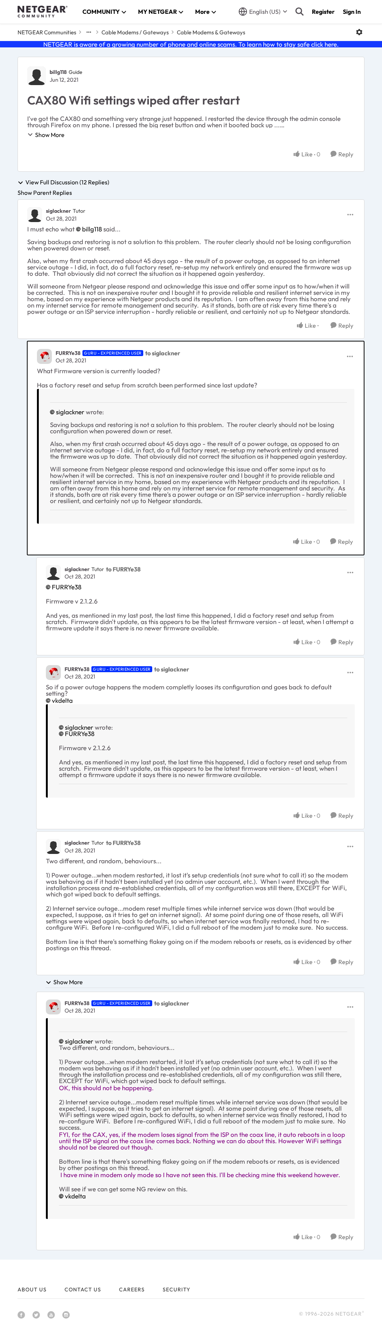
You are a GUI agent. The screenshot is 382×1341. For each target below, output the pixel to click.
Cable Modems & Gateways (211, 32)
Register (323, 11)
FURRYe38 (68, 353)
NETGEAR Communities (47, 32)
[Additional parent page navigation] (88, 32)
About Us (32, 1289)
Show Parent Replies (45, 193)
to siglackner (162, 353)
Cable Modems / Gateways (135, 32)
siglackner (58, 210)
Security (176, 1289)
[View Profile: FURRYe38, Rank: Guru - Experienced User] (44, 356)
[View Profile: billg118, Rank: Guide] (36, 75)
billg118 (58, 72)
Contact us (83, 1289)
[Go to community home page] (43, 12)
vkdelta (62, 700)
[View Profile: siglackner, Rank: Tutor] (34, 214)
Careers (132, 1289)
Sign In (352, 11)
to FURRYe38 (123, 569)
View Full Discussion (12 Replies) (67, 182)
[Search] (299, 11)
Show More (50, 135)
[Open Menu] (359, 32)
